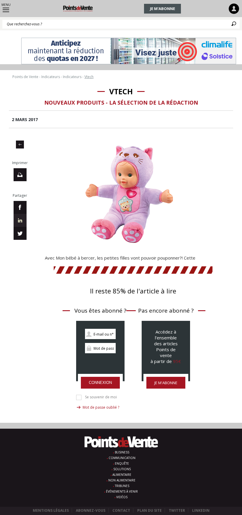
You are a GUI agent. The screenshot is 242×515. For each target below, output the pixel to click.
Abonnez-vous (90, 510)
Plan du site (149, 510)
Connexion (100, 382)
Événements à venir (122, 491)
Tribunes (122, 486)
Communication (122, 458)
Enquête (122, 463)
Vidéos (121, 497)
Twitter (177, 510)
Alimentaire (121, 475)
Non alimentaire (121, 480)
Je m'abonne (162, 8)
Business (122, 452)
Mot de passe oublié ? (101, 407)
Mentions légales (51, 510)
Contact (121, 510)
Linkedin (201, 510)
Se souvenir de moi (101, 397)
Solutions (122, 469)
